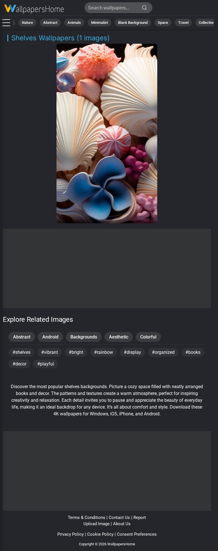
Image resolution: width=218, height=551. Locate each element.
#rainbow (103, 352)
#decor (19, 364)
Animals (74, 22)
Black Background (133, 22)
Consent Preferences (137, 534)
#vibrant (49, 352)
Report (139, 517)
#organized (163, 352)
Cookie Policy (100, 534)
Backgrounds (83, 337)
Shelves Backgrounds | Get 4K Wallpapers (34, 9)
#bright (76, 352)
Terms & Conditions (86, 517)
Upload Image (96, 523)
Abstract (50, 22)
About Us (122, 523)
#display (132, 352)
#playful (45, 364)
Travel (183, 22)
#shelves (21, 352)
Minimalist (99, 22)
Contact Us (119, 517)
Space (163, 22)
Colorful (148, 337)
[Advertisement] (107, 268)
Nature (27, 22)
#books (192, 352)
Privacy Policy (70, 534)
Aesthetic (118, 337)
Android (50, 337)
